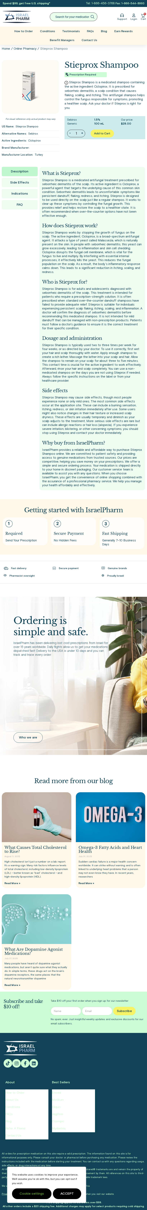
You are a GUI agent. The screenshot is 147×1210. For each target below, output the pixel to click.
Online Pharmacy (25, 48)
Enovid (56, 1092)
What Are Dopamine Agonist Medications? (33, 951)
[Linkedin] (33, 1063)
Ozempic (58, 1121)
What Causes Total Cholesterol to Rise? (35, 849)
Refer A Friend (15, 1128)
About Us (11, 1100)
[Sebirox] (30, 87)
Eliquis (56, 1107)
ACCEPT (67, 1193)
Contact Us (89, 40)
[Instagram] (16, 1063)
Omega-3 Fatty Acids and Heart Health (110, 849)
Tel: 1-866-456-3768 (100, 3)
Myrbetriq (58, 1128)
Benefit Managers (62, 40)
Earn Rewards (123, 31)
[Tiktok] (8, 1063)
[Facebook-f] (25, 1063)
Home (6, 48)
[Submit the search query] (92, 16)
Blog (104, 31)
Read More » (12, 883)
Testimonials (71, 31)
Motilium (57, 1100)
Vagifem (57, 1114)
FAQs (90, 31)
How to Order (23, 31)
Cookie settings (32, 1193)
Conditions (47, 31)
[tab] (20, 171)
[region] (46, 1185)
